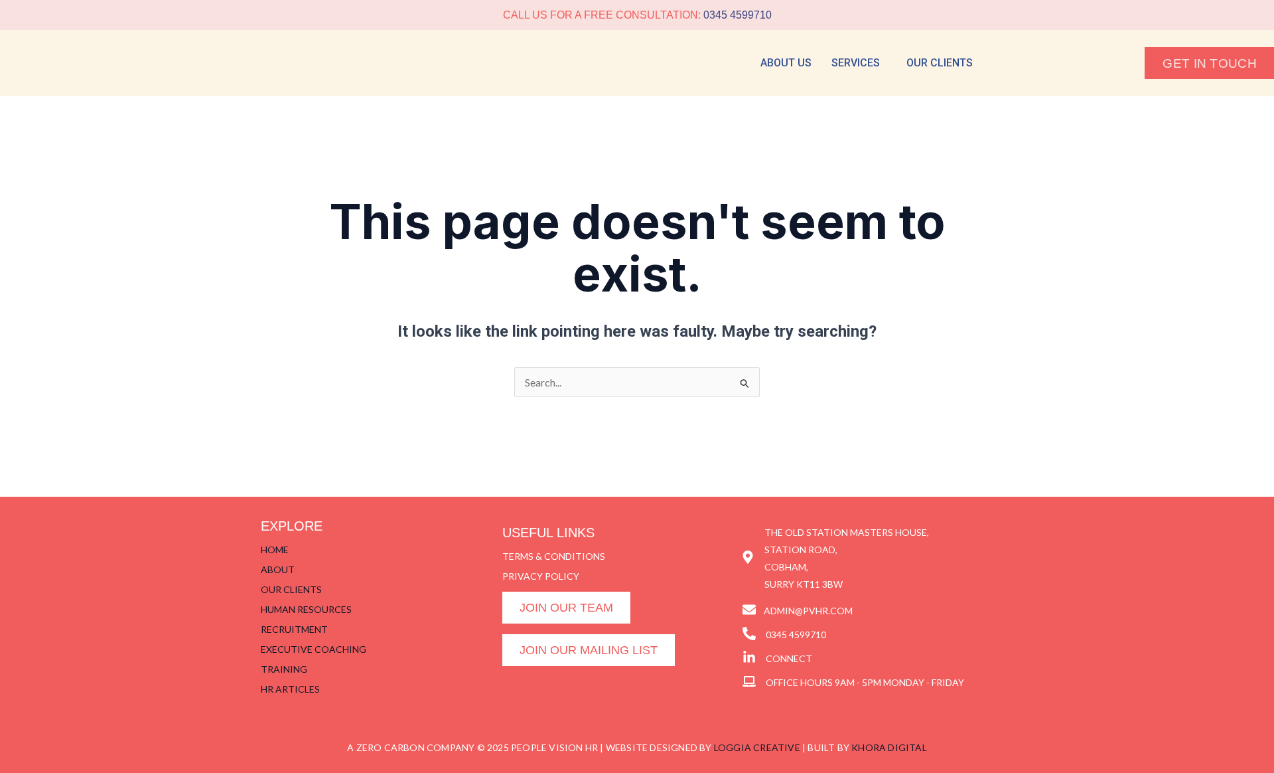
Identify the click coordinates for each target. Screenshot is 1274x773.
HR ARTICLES (290, 689)
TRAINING (284, 669)
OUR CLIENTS (291, 589)
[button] (858, 63)
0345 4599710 (737, 15)
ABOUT (278, 569)
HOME (275, 549)
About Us (786, 62)
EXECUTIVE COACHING (313, 649)
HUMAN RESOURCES (306, 609)
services (855, 62)
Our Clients (939, 62)
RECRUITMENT (294, 629)
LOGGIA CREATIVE (757, 747)
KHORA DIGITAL (889, 747)
